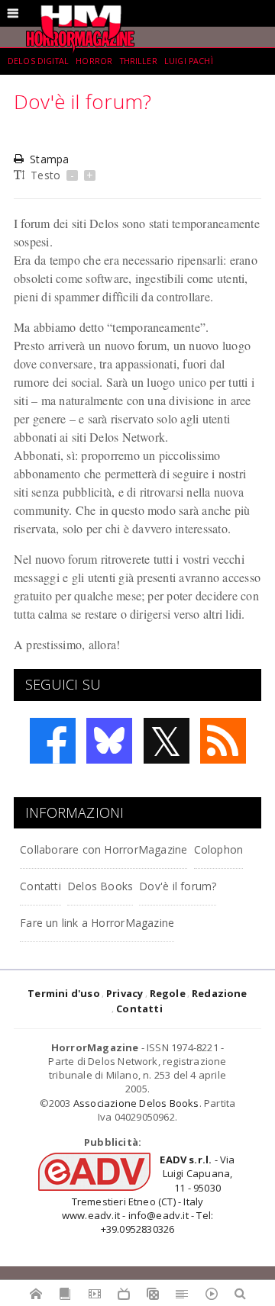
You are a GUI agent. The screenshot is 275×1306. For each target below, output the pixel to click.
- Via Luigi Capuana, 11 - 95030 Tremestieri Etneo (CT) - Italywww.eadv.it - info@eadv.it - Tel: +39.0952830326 (148, 1194)
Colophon (219, 849)
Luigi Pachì (188, 61)
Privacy (124, 993)
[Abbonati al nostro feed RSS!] (223, 741)
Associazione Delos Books (136, 1103)
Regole (168, 993)
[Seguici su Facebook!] (53, 741)
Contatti (40, 886)
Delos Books (100, 886)
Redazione (219, 993)
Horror (94, 61)
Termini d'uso (64, 993)
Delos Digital (38, 61)
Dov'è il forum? (177, 886)
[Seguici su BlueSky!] (109, 741)
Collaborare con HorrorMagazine (103, 849)
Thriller (138, 61)
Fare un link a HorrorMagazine (97, 922)
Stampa (49, 159)
